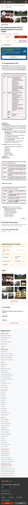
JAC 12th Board (4, 442)
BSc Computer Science (5, 383)
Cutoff (15, 40)
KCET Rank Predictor (5, 455)
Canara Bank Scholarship (6, 434)
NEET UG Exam (4, 408)
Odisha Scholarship (5, 432)
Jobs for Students (4, 446)
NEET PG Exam (4, 398)
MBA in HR (3, 366)
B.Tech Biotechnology (5, 372)
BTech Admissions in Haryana (7, 475)
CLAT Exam (3, 396)
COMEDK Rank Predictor (6, 463)
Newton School (4, 351)
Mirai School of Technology (6, 357)
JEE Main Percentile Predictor (7, 459)
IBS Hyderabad (4, 339)
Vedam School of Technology (7, 359)
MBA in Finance (4, 364)
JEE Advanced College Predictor (7, 461)
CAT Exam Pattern (4, 414)
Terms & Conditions (6, 500)
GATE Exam (3, 394)
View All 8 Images (14, 301)
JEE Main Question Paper (6, 423)
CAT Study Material (5, 421)
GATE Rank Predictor (5, 451)
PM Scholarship (4, 427)
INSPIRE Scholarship (5, 429)
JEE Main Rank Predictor (6, 453)
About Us (4, 497)
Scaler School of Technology (6, 353)
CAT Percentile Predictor (6, 457)
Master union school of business (7, 355)
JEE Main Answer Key (5, 425)
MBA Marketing (4, 370)
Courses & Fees (8, 40)
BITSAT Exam (3, 410)
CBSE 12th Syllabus (5, 419)
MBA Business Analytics (6, 368)
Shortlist (7, 36)
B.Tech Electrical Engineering (7, 379)
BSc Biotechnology (4, 387)
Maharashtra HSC (4, 436)
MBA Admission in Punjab (6, 467)
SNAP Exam (3, 404)
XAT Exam (3, 406)
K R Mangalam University (6, 337)
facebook (2, 487)
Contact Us (11, 497)
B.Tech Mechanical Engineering (7, 374)
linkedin (10, 487)
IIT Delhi (2, 348)
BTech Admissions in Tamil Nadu (7, 473)
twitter (6, 487)
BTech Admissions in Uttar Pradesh (8, 469)
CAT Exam (3, 392)
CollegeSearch (9, 2)
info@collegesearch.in (8, 493)
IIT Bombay (3, 346)
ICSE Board (3, 438)
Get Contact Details (14, 323)
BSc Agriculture (4, 385)
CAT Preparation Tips (5, 412)
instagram (14, 487)
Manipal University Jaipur (6, 335)
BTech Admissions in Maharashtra (8, 471)
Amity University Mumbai (6, 341)
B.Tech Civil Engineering (5, 376)
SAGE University (4, 344)
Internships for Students (6, 444)
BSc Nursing (3, 381)
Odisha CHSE (3, 440)
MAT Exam (3, 400)
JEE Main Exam (4, 402)
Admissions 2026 (23, 40)
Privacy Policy (19, 497)
